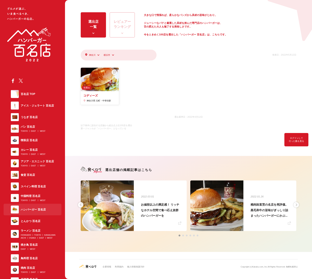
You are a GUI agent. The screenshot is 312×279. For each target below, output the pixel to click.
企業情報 (107, 266)
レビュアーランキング (122, 24)
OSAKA (32, 238)
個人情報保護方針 (135, 266)
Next (296, 205)
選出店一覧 (93, 24)
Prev (80, 205)
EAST (33, 131)
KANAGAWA (49, 235)
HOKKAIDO (26, 235)
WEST (43, 131)
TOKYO (24, 131)
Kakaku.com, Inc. (260, 267)
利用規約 (119, 266)
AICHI (23, 238)
